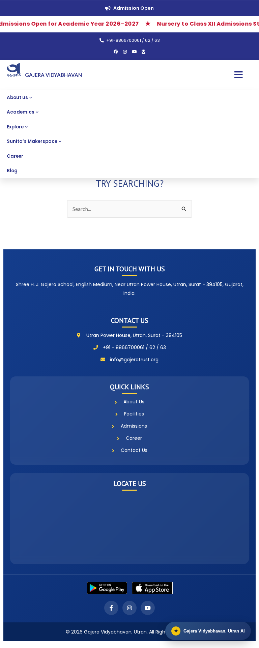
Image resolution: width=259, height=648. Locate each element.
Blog (12, 170)
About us (17, 97)
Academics (20, 112)
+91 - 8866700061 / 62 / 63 (134, 347)
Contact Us (134, 450)
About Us (133, 401)
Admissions (134, 426)
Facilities (134, 413)
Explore (15, 127)
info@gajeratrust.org (134, 359)
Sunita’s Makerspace (32, 141)
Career (15, 156)
